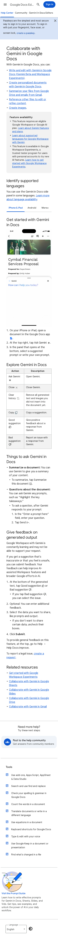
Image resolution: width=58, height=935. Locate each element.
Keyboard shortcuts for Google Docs (31, 829)
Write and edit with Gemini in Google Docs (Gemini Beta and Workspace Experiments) (30, 74)
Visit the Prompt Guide (13, 893)
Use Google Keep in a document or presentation (29, 845)
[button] (5, 4)
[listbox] (45, 208)
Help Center (7, 12)
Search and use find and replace (28, 786)
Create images (17, 108)
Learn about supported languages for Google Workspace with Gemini (30, 139)
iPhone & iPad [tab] (16, 207)
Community (21, 12)
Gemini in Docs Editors (41, 12)
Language (13, 925)
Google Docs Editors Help (22, 4)
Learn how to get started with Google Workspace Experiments (29, 163)
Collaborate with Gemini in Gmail (28, 706)
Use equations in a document (26, 822)
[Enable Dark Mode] (30, 929)
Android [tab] (32, 207)
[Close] (55, 21)
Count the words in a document (28, 804)
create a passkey (26, 33)
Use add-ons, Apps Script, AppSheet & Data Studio (31, 777)
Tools (9, 767)
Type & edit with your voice (25, 836)
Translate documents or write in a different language (29, 813)
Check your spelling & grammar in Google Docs (28, 795)
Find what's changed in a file (26, 854)
